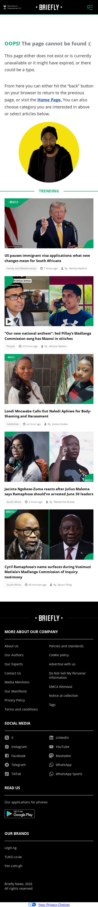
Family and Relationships (21, 268)
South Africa (14, 501)
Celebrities (13, 424)
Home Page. (49, 99)
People (11, 346)
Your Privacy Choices (54, 904)
